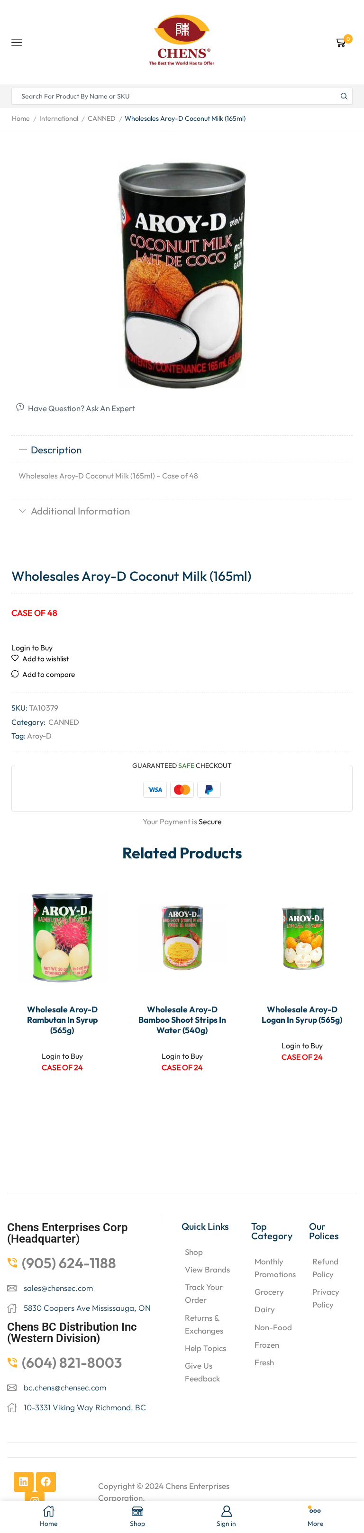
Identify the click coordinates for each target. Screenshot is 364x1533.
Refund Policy (325, 1267)
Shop (194, 1252)
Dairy (265, 1309)
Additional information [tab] (80, 511)
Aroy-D (39, 735)
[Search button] (344, 96)
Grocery (269, 1292)
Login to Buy (32, 647)
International (58, 118)
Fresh (264, 1362)
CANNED (102, 118)
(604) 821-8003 (72, 1362)
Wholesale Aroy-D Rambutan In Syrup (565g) (62, 1020)
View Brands (207, 1269)
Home (21, 118)
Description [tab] (56, 449)
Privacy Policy (325, 1298)
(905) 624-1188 (69, 1263)
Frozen (267, 1345)
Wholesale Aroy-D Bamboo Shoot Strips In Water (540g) (182, 1020)
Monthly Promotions (275, 1267)
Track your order (204, 1293)
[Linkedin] (24, 1482)
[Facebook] (46, 1482)
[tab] (182, 450)
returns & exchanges (204, 1324)
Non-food (273, 1327)
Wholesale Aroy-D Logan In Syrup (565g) (302, 1014)
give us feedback (202, 1372)
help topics (205, 1348)
